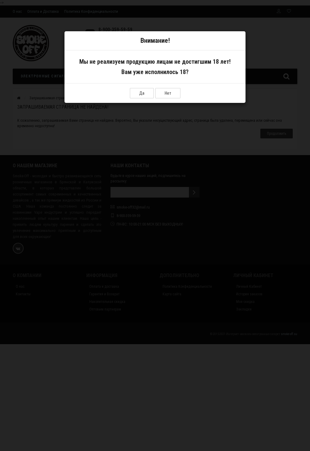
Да (141, 93)
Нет (168, 93)
